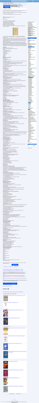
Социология (29, 55)
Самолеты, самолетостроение (31, 115)
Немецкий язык (30, 80)
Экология (29, 67)
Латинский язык (30, 81)
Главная (29, 39)
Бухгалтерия (29, 106)
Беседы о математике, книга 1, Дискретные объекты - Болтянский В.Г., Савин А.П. (17, 328)
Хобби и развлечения (30, 111)
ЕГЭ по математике (30, 25)
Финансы (29, 105)
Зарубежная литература (31, 71)
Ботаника (29, 58)
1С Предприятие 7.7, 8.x (31, 132)
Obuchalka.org (4, 401)
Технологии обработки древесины (32, 120)
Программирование (30, 128)
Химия (29, 51)
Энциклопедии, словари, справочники (32, 139)
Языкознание (29, 98)
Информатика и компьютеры (31, 50)
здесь (25, 12)
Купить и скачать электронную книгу (14, 283)
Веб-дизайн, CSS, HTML (31, 133)
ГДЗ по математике (30, 24)
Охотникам (29, 116)
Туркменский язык (30, 100)
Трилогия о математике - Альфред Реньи (13, 361)
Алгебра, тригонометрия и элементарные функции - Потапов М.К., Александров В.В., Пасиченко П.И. (17, 351)
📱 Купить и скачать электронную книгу (6, 7)
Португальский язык (30, 92)
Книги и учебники (30, 45)
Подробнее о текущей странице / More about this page (20, 6)
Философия (29, 63)
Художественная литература (31, 59)
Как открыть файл (11, 266)
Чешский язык (29, 93)
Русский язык (29, 48)
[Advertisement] (21, 20)
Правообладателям (16, 266)
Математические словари (31, 26)
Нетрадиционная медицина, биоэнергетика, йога (31, 130)
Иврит (29, 96)
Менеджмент (29, 103)
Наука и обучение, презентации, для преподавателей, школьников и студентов (32, 44)
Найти (28, 141)
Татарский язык (30, 84)
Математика (29, 47)
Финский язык (29, 97)
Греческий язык (30, 90)
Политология (29, 52)
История (29, 61)
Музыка (29, 66)
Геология (29, 122)
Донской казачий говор (30, 95)
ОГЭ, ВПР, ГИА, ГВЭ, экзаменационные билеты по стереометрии (31, 35)
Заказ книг (29, 123)
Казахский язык (30, 89)
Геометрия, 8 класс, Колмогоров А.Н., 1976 (13, 302)
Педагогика (29, 56)
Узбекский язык (30, 85)
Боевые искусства (30, 138)
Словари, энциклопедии (31, 136)
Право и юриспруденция (31, 64)
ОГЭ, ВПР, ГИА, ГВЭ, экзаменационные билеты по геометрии (31, 31)
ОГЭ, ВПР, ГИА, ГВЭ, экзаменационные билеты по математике (31, 33)
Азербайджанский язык (31, 87)
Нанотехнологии (30, 113)
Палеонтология (30, 69)
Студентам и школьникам (31, 72)
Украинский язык (30, 82)
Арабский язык (30, 88)
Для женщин (29, 125)
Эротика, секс (29, 135)
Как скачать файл (5, 266)
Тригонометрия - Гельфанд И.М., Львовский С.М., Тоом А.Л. (15, 343)
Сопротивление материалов (31, 76)
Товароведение (30, 108)
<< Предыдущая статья (11, 393)
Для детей (29, 53)
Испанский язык (30, 79)
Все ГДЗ (29, 41)
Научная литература (30, 74)
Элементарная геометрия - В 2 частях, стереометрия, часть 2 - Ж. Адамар (16, 295)
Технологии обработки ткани (31, 118)
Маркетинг (29, 104)
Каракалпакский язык (30, 101)
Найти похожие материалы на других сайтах (14, 6)
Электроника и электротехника (31, 112)
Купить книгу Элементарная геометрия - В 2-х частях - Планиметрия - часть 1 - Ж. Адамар (13, 269)
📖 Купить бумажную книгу (7, 5)
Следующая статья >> (18, 393)
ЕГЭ (28, 42)
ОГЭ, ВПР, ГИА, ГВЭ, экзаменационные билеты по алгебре (31, 29)
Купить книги (15, 264)
